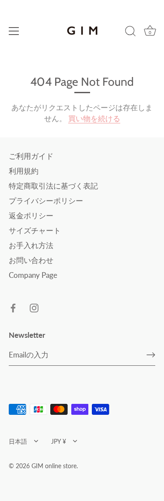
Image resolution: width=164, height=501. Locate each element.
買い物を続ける (94, 118)
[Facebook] (13, 307)
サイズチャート (35, 230)
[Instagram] (34, 307)
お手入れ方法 (31, 245)
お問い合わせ (31, 260)
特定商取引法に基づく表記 (53, 185)
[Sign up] (151, 354)
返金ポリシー (31, 215)
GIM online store (54, 465)
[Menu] (14, 31)
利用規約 (23, 170)
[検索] (130, 32)
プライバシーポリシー (46, 200)
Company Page (33, 275)
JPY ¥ (58, 441)
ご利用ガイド (31, 156)
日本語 (18, 441)
